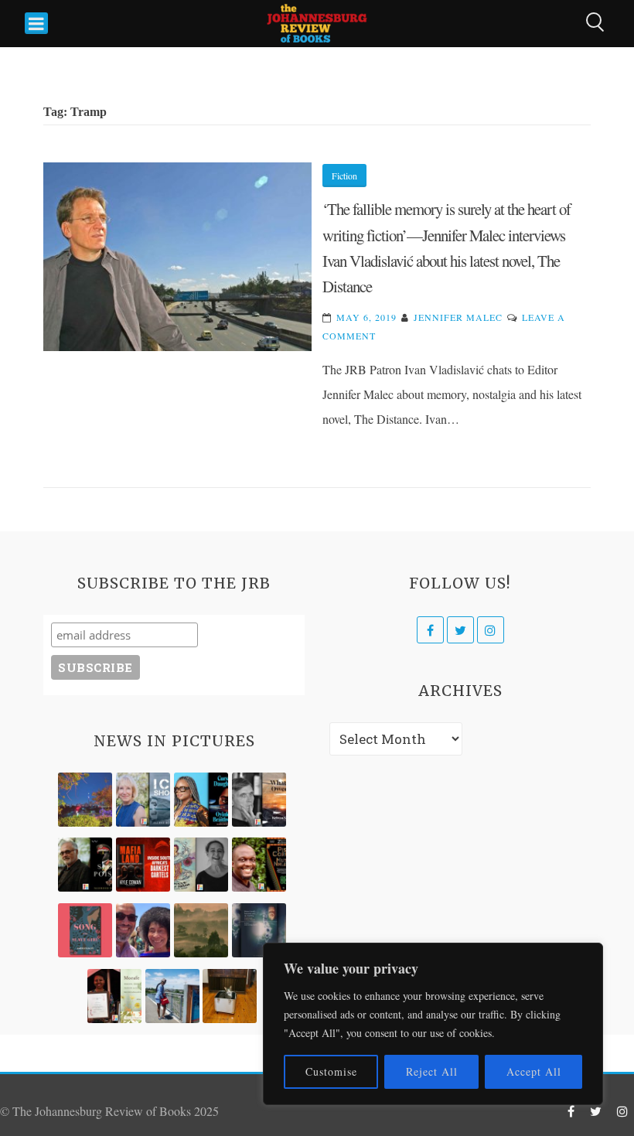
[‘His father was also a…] (114, 996)
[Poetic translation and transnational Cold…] (259, 930)
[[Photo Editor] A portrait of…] (172, 996)
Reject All (432, 1071)
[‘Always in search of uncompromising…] (259, 800)
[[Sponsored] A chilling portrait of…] (143, 865)
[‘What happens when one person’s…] (259, 865)
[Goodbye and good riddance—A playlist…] (230, 996)
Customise (331, 1071)
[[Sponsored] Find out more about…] (85, 930)
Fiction (344, 175)
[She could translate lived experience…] (143, 930)
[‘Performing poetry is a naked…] (201, 865)
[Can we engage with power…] (85, 865)
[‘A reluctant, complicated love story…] (143, 800)
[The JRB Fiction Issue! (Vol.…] (85, 800)
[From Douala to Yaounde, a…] (201, 930)
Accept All (533, 1071)
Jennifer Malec (458, 317)
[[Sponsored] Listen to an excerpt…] (201, 800)
